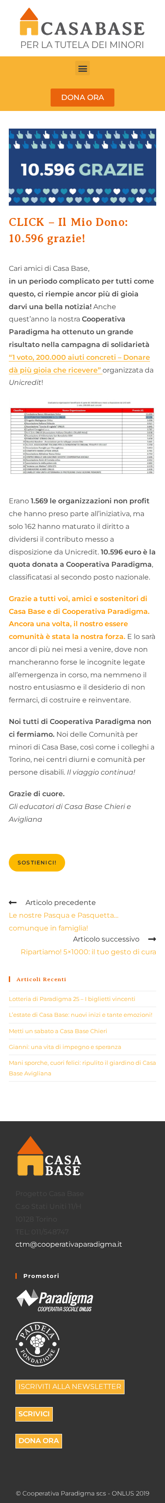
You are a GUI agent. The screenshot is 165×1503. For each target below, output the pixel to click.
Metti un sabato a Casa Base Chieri (58, 1030)
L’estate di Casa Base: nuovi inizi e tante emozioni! (80, 1014)
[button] (82, 68)
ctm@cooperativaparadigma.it (68, 1244)
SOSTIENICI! (37, 862)
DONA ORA (38, 1441)
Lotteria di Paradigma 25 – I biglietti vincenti (72, 998)
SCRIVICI (34, 1414)
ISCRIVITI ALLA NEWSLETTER (69, 1386)
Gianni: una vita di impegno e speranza (65, 1046)
